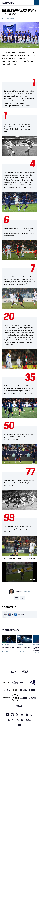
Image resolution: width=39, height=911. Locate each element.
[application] (19, 572)
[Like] (16, 598)
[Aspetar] (6, 697)
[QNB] (23, 690)
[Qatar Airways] (24, 671)
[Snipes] (32, 690)
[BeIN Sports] (23, 697)
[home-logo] (8, 3)
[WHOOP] (15, 690)
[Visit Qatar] (15, 682)
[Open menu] (36, 2)
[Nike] (14, 671)
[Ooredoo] (23, 682)
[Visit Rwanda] (6, 690)
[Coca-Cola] (19, 706)
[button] (19, 572)
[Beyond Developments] (6, 682)
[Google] (32, 697)
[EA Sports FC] (15, 697)
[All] (32, 682)
